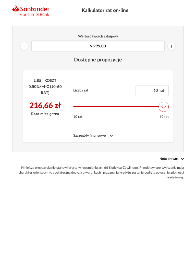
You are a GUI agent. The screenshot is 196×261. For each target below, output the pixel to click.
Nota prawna (169, 159)
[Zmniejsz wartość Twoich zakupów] (24, 46)
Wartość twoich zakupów (98, 36)
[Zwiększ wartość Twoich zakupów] (171, 46)
